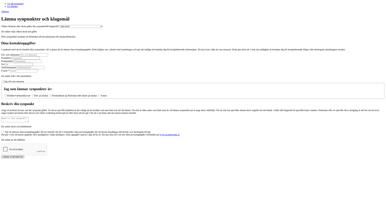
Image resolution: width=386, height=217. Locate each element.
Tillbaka (5, 11)
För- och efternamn (10, 54)
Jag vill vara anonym (14, 81)
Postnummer (7, 61)
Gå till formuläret (15, 3)
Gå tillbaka (12, 6)
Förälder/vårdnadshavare (18, 95)
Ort (2, 64)
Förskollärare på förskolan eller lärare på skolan (74, 95)
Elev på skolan (41, 95)
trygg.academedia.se (170, 134)
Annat (104, 95)
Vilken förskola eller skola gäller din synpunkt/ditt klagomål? (30, 26)
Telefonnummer (8, 67)
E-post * (5, 70)
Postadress (6, 58)
